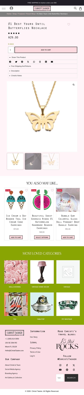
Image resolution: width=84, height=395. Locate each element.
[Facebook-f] (67, 365)
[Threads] (74, 369)
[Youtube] (60, 369)
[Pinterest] (67, 369)
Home (9, 14)
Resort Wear (30, 14)
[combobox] (60, 378)
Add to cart (46, 50)
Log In (32, 356)
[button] (73, 85)
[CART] (80, 8)
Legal (33, 342)
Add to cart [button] (16, 237)
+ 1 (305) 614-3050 (12, 339)
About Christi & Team (12, 365)
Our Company (12, 359)
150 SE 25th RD (11, 343)
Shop (15, 14)
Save (8, 190)
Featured (21, 14)
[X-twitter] (74, 365)
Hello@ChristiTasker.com (14, 350)
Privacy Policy (35, 348)
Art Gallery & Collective (13, 377)
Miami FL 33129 (11, 347)
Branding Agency (11, 373)
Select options (42, 237)
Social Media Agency (12, 369)
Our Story (33, 337)
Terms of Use (35, 352)
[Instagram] (60, 365)
